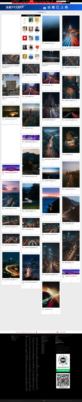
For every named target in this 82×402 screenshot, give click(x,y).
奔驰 (37, 360)
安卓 (30, 376)
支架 (33, 376)
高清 (33, 349)
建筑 (33, 341)
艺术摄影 (33, 2)
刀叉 (30, 374)
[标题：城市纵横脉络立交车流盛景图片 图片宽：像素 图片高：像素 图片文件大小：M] (71, 61)
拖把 (30, 382)
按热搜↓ (21, 2)
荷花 (26, 387)
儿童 (30, 365)
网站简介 (56, 337)
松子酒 (26, 389)
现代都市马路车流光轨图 (50, 274)
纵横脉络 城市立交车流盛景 (30, 75)
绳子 (33, 382)
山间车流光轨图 (68, 223)
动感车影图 (47, 309)
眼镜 (33, 367)
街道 (30, 352)
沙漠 (26, 375)
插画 (26, 349)
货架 (30, 363)
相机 (26, 343)
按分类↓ (13, 2)
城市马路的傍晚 (28, 229)
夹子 (37, 389)
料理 (26, 386)
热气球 (37, 375)
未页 (51, 332)
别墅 (33, 357)
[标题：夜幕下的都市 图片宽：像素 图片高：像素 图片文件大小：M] (31, 115)
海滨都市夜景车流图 (69, 189)
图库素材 (31, 1)
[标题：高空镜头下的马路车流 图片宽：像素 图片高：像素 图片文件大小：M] (71, 87)
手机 (37, 353)
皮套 (26, 383)
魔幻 (33, 387)
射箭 (26, 364)
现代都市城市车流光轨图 (10, 226)
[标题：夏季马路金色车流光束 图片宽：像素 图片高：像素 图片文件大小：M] (11, 111)
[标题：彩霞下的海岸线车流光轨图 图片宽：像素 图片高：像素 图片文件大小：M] (51, 200)
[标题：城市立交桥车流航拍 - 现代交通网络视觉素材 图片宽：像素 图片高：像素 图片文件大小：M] (11, 59)
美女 (26, 341)
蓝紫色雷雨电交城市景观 (30, 141)
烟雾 (33, 381)
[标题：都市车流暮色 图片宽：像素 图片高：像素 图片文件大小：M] (51, 78)
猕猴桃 (37, 365)
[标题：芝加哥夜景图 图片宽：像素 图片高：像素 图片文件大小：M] (71, 140)
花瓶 (26, 381)
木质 (37, 383)
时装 (33, 337)
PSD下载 (39, 1)
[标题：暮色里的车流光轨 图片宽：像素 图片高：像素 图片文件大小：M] (51, 29)
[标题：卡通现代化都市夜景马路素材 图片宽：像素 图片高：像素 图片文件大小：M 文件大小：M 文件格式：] (11, 168)
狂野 (26, 350)
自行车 (30, 342)
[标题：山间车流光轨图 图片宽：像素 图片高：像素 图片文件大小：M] (71, 209)
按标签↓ (17, 2)
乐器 (30, 381)
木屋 (30, 387)
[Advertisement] (11, 34)
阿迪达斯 (37, 366)
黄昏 (26, 373)
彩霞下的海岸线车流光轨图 (50, 214)
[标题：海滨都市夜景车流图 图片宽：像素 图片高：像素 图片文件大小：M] (71, 174)
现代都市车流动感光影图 (30, 247)
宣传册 (37, 344)
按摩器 (26, 382)
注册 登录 (68, 2)
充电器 (37, 374)
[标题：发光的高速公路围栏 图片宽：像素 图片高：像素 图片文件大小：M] (31, 196)
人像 (33, 348)
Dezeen (34, 371)
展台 (37, 386)
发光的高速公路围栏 (29, 211)
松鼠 (30, 358)
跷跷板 (34, 379)
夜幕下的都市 (27, 128)
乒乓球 (37, 388)
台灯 (37, 372)
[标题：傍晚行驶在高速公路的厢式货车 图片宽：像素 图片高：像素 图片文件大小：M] (51, 142)
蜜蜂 (33, 364)
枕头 (37, 376)
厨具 (33, 373)
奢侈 (33, 355)
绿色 (33, 340)
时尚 (30, 355)
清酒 (37, 380)
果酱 (26, 378)
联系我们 (56, 343)
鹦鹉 (26, 351)
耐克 (33, 366)
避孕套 (26, 345)
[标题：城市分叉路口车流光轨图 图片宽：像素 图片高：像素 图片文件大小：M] (11, 239)
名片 (33, 344)
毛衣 (30, 366)
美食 (26, 348)
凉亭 (33, 363)
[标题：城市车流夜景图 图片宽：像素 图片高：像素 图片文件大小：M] (31, 89)
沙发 (33, 343)
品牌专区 (56, 2)
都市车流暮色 (47, 85)
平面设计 (29, 2)
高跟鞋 (37, 357)
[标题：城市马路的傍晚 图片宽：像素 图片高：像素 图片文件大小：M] (31, 223)
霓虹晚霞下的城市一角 (9, 208)
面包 (37, 351)
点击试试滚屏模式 (62, 332)
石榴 (33, 383)
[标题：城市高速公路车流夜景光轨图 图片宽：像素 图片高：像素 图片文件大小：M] (51, 228)
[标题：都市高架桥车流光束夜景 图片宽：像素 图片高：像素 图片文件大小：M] (11, 265)
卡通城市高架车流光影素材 (70, 276)
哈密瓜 (26, 358)
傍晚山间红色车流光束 (29, 176)
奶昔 (30, 378)
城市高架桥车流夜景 (49, 119)
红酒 (30, 356)
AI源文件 (35, 1)
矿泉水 (26, 356)
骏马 (26, 380)
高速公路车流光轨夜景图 (70, 120)
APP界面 (42, 348)
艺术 (30, 349)
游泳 (30, 364)
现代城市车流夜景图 (49, 180)
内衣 (37, 343)
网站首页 (23, 1)
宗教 (37, 350)
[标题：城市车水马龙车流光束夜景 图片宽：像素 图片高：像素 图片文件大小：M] (31, 267)
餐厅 (26, 371)
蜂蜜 (30, 359)
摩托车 (37, 348)
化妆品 (26, 355)
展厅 (33, 386)
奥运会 (37, 358)
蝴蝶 (37, 378)
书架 (30, 390)
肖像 (37, 356)
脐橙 (26, 366)
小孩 (37, 341)
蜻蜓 (37, 381)
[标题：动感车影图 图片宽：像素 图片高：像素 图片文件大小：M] (51, 295)
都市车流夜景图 (68, 262)
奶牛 (26, 372)
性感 (26, 344)
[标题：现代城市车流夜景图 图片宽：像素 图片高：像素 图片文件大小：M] (51, 173)
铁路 (37, 363)
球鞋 (26, 367)
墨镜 (33, 378)
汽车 (30, 337)
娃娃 (26, 368)
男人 (30, 350)
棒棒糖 (30, 371)
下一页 (48, 332)
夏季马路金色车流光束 (9, 119)
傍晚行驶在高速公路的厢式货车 (51, 159)
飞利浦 (34, 365)
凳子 (37, 355)
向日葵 (26, 352)
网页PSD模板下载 (44, 341)
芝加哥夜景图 (67, 154)
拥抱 (26, 365)
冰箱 (37, 352)
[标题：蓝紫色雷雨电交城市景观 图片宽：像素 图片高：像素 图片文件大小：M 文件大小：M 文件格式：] (31, 137)
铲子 (33, 372)
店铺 (37, 387)
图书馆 (30, 386)
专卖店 (26, 388)
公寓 (26, 363)
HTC (30, 360)
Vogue (37, 359)
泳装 (37, 373)
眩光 (33, 345)
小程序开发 (43, 1)
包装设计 (36, 2)
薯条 (26, 376)
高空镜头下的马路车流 (69, 100)
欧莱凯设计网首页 (44, 337)
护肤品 (26, 379)
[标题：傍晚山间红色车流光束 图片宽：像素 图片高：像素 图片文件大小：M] (31, 162)
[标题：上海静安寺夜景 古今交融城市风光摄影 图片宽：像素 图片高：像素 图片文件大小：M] (71, 31)
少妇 (33, 350)
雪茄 (26, 390)
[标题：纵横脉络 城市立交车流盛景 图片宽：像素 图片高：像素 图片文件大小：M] (31, 68)
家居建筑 (48, 2)
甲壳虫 (34, 389)
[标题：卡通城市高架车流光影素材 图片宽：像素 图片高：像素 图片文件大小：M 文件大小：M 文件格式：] (71, 272)
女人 (26, 337)
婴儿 (26, 342)
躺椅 (30, 368)
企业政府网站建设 (58, 340)
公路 (33, 352)
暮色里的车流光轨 (48, 43)
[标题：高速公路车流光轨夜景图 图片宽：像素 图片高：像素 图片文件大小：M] (71, 112)
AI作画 (41, 2)
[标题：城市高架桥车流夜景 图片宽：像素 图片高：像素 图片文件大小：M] (51, 105)
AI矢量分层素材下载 (44, 340)
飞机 (30, 344)
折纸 (37, 371)
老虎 (37, 337)
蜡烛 (30, 373)
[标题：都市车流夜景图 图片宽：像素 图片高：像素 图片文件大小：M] (71, 246)
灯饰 (30, 383)
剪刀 (30, 380)
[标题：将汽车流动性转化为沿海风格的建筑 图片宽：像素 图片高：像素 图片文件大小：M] (11, 85)
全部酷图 (42, 344)
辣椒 (30, 389)
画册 (33, 356)
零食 (33, 380)
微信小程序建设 (58, 341)
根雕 (33, 375)
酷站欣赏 (27, 1)
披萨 (30, 348)
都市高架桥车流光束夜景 (10, 279)
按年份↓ (25, 2)
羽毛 (30, 388)
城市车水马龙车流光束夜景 (30, 282)
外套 (30, 379)
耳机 (37, 342)
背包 (26, 374)
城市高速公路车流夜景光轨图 (51, 234)
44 (51, 1)
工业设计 (52, 2)
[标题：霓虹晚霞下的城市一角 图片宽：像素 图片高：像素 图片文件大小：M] (11, 194)
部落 (26, 360)
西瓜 (33, 358)
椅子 (33, 342)
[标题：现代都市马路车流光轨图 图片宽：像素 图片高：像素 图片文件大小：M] (51, 258)
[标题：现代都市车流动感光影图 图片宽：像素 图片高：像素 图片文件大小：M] (31, 241)
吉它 (37, 382)
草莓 (30, 367)
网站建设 (47, 1)
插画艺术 (44, 2)
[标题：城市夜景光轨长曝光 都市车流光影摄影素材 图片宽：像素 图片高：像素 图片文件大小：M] (51, 56)
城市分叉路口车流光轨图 (10, 245)
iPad (33, 360)
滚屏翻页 (64, 2)
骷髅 (33, 374)
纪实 (30, 357)
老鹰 (30, 375)
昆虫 (30, 340)
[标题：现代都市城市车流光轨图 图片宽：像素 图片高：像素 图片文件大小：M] (11, 220)
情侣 (37, 364)
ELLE (33, 359)
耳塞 (37, 367)
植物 (37, 340)
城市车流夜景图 (28, 96)
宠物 (37, 368)
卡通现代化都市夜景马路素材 (11, 172)
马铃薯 (26, 359)
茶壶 (37, 379)
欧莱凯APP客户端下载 (59, 342)
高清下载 (60, 2)
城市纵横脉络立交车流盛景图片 (71, 67)
